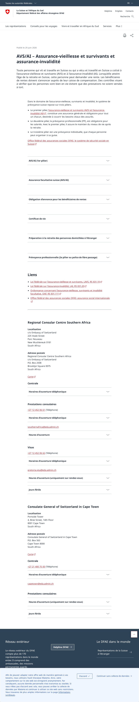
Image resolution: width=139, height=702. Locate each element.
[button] (15, 26)
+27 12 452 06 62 (36, 453)
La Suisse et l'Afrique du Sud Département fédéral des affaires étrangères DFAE (40, 11)
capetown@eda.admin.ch (41, 583)
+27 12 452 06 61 (36, 409)
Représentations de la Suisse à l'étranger (113, 652)
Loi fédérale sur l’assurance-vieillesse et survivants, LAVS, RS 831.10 (65, 281)
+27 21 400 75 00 (36, 566)
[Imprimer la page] (124, 35)
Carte (30, 376)
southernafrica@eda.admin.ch (43, 426)
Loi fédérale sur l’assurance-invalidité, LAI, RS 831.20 (57, 286)
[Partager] (131, 35)
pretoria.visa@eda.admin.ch (42, 470)
